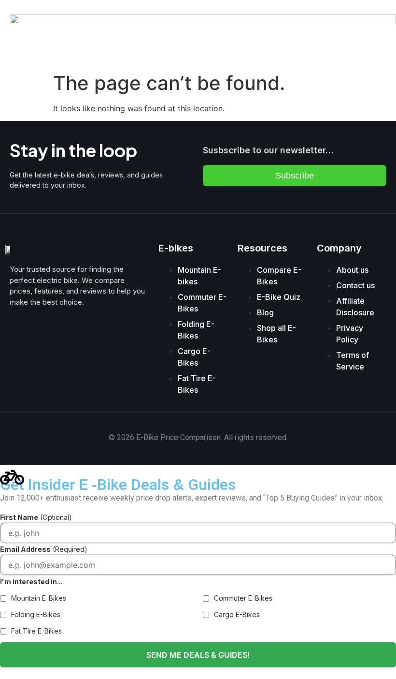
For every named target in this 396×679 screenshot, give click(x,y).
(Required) (43, 549)
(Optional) (36, 517)
